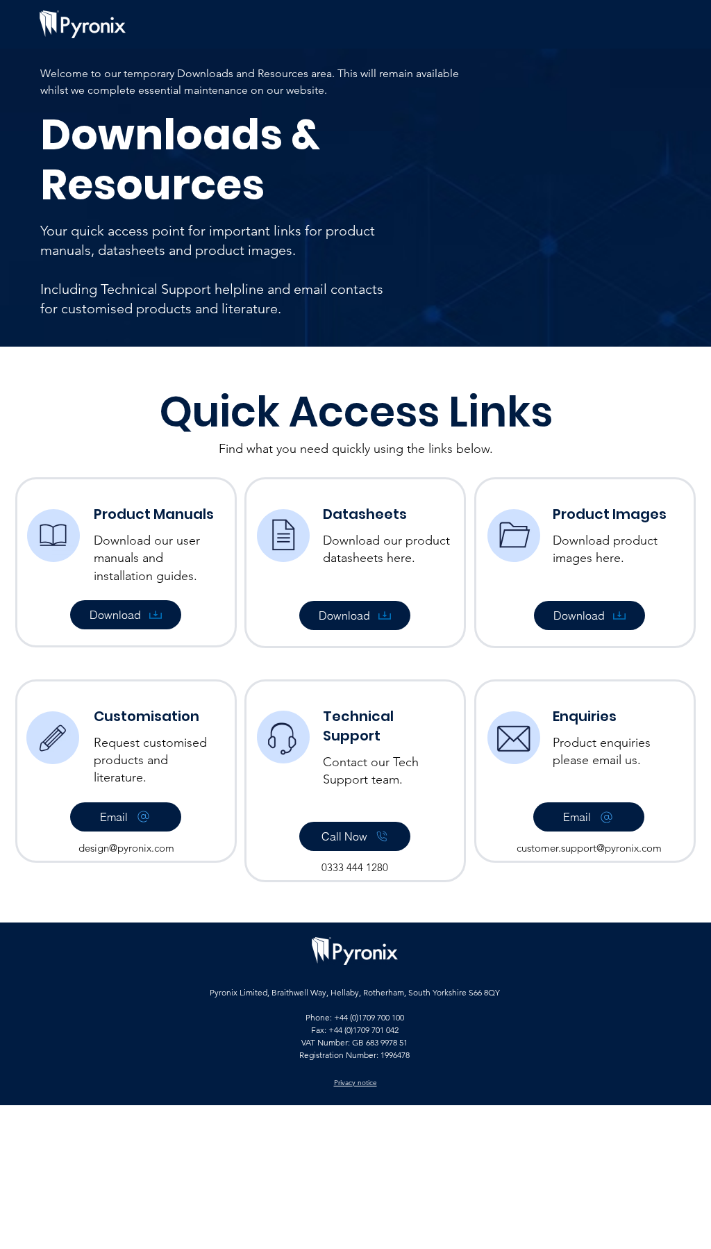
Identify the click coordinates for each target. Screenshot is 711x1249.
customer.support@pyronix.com (589, 847)
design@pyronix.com (126, 847)
